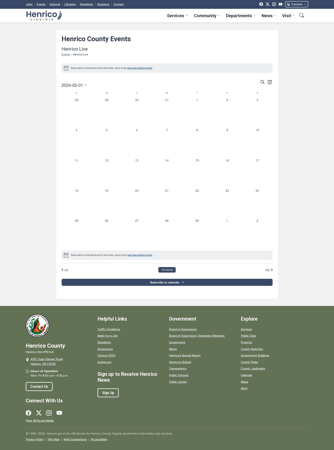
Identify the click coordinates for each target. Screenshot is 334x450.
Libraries (70, 4)
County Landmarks (253, 368)
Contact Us (39, 387)
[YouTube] (280, 4)
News (267, 15)
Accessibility (99, 439)
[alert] (167, 68)
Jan (66, 269)
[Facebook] (261, 4)
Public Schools (178, 375)
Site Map (53, 439)
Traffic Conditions (108, 329)
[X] (267, 4)
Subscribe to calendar (164, 282)
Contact (118, 4)
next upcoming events (139, 68)
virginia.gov (104, 362)
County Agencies (252, 349)
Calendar (246, 375)
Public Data (248, 336)
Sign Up (108, 393)
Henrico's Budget (180, 362)
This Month (167, 269)
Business (103, 4)
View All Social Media (40, 420)
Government (177, 342)
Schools (55, 4)
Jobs (29, 4)
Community (205, 15)
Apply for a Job (107, 336)
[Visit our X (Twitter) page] (39, 413)
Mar (268, 269)
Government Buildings (255, 355)
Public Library (178, 382)
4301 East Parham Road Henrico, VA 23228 (47, 361)
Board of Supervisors (183, 329)
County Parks (249, 362)
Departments (239, 15)
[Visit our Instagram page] (49, 413)
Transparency (178, 368)
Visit (286, 15)
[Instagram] (274, 4)
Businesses (105, 349)
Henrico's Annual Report (184, 355)
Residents (86, 4)
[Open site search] (302, 15)
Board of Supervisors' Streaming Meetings (197, 336)
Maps (244, 382)
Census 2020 (106, 355)
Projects (246, 342)
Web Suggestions (75, 439)
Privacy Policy (35, 439)
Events (41, 4)
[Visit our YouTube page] (59, 413)
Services (175, 15)
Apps (244, 388)
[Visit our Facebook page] (28, 413)
